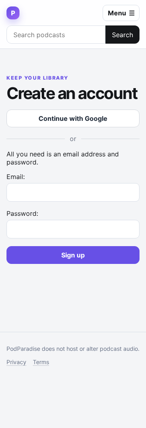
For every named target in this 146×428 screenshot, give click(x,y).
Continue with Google (73, 118)
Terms (41, 361)
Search (122, 35)
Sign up (73, 255)
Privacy (16, 361)
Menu (121, 13)
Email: (15, 177)
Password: (22, 213)
